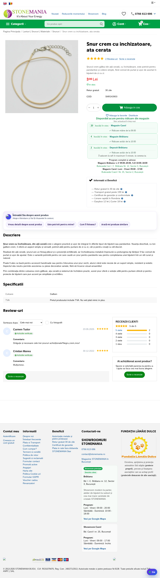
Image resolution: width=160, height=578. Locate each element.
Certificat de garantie (62, 445)
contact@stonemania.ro (93, 454)
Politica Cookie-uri (32, 474)
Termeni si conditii (31, 452)
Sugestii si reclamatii (33, 458)
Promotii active (30, 464)
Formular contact (31, 461)
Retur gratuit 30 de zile (63, 442)
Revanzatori (29, 483)
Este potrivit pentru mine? (61, 224)
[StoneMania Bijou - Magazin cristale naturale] (25, 13)
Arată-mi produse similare (114, 224)
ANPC (6, 571)
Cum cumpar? (30, 449)
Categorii (17, 24)
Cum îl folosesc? (88, 224)
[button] (133, 115)
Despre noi (28, 436)
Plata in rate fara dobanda (65, 448)
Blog (104, 14)
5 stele (119, 330)
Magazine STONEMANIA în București (95, 460)
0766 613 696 (143, 13)
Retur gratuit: (93, 90)
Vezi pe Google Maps (95, 519)
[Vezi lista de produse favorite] (123, 15)
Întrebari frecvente (32, 439)
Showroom (93, 14)
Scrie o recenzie (127, 59)
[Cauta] (101, 24)
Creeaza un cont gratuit (9, 441)
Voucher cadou (30, 480)
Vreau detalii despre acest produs (25, 224)
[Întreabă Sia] (152, 572)
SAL (12, 571)
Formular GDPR (31, 477)
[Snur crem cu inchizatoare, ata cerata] (41, 76)
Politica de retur (30, 455)
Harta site (27, 470)
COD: (89, 96)
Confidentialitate (31, 445)
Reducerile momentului (73, 14)
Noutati (55, 14)
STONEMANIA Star (61, 451)
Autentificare (9, 436)
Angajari (27, 467)
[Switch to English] (5, 3)
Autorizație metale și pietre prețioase (62, 437)
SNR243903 (111, 96)
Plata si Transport (31, 442)
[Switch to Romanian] (10, 3)
